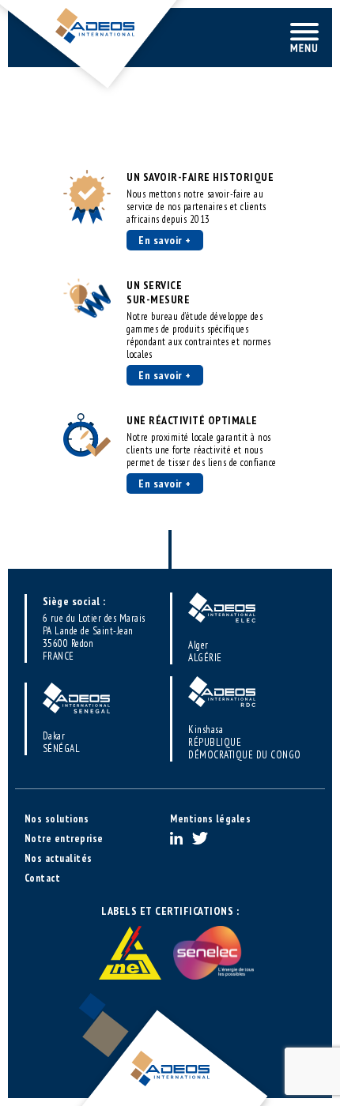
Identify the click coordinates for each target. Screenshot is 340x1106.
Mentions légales (210, 819)
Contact (43, 878)
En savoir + (164, 240)
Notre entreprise (64, 838)
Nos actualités (59, 858)
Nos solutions (57, 819)
